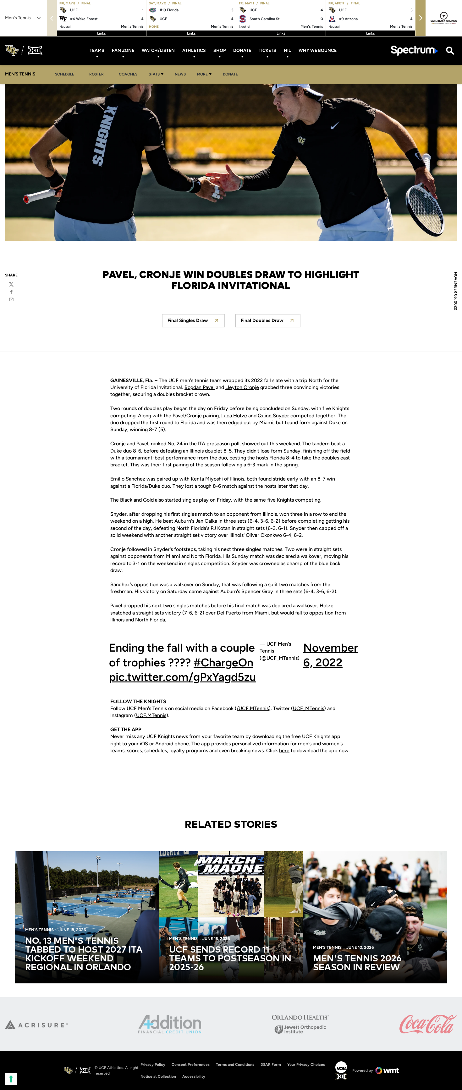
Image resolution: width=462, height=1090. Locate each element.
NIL (287, 50)
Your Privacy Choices (306, 1064)
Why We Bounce (318, 50)
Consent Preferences (191, 1064)
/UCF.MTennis (253, 708)
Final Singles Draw (196, 322)
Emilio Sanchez (127, 479)
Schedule (64, 74)
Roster (96, 74)
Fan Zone (123, 50)
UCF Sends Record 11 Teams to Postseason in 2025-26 (230, 959)
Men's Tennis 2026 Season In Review (357, 963)
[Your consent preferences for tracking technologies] (11, 1079)
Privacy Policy (152, 1064)
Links (101, 33)
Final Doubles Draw (270, 322)
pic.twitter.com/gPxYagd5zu (182, 677)
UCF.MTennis (151, 715)
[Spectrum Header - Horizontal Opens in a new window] (414, 50)
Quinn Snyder (273, 416)
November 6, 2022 (330, 655)
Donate (242, 50)
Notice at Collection (158, 1076)
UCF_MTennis (308, 708)
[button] (420, 18)
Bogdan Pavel (199, 387)
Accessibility (193, 1076)
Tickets (267, 50)
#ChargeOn (223, 662)
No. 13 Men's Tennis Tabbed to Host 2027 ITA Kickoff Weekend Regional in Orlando (84, 954)
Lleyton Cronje (242, 387)
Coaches (128, 74)
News (180, 74)
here (284, 751)
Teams (97, 50)
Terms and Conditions (235, 1064)
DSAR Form (271, 1064)
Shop (219, 50)
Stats (154, 74)
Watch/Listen (158, 50)
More (202, 74)
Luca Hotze (234, 416)
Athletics (194, 50)
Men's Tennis (39, 929)
